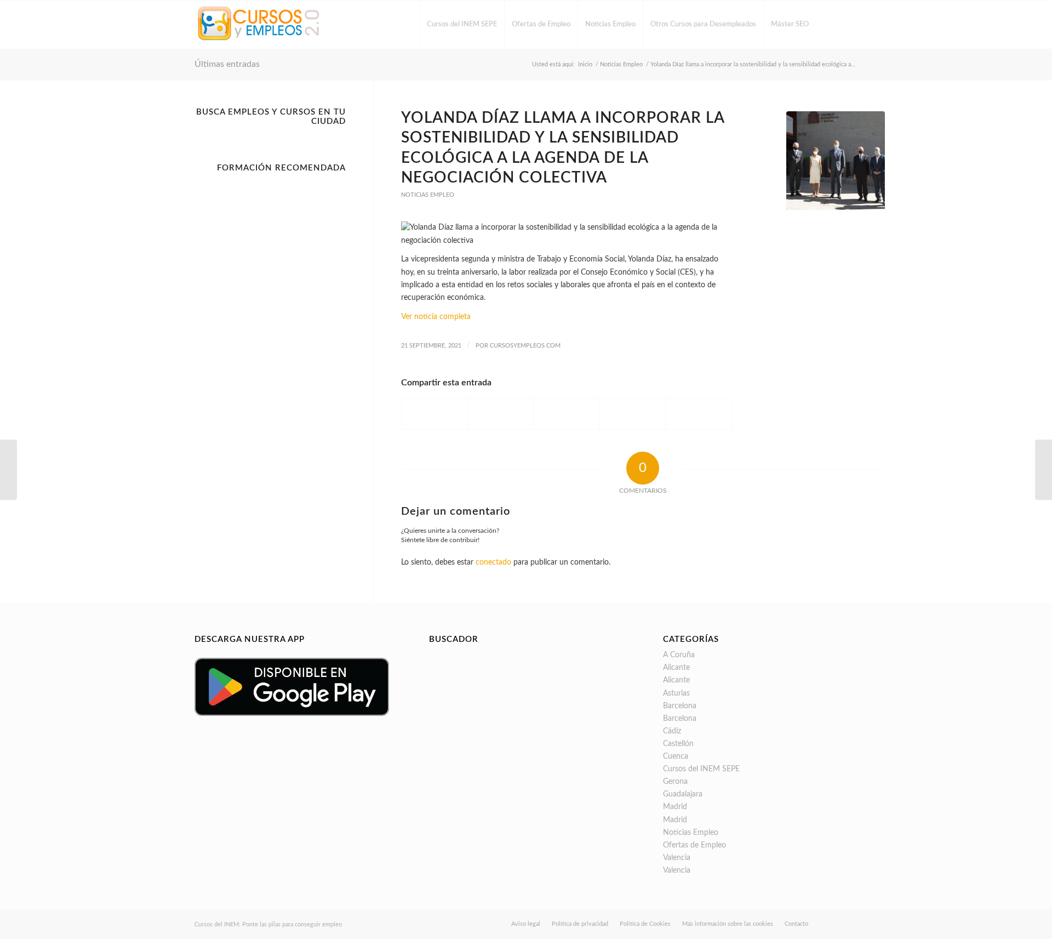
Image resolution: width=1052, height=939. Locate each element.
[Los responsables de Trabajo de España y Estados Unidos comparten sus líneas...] (8, 470)
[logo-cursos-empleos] (259, 25)
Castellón (678, 744)
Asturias (676, 693)
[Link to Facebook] (833, 24)
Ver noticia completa (436, 317)
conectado (493, 562)
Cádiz (672, 731)
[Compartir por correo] (698, 414)
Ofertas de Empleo (694, 845)
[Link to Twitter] (849, 24)
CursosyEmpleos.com (525, 346)
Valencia (676, 858)
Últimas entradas (227, 64)
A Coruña (679, 655)
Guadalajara (682, 794)
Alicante (676, 667)
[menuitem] (461, 25)
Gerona (675, 782)
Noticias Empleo (427, 195)
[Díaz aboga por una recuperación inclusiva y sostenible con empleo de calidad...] (1043, 470)
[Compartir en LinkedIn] (632, 414)
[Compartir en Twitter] (500, 414)
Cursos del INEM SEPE (701, 769)
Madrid (675, 807)
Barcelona (679, 706)
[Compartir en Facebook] (434, 414)
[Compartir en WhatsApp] (566, 414)
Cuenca (675, 756)
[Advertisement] (270, 342)
